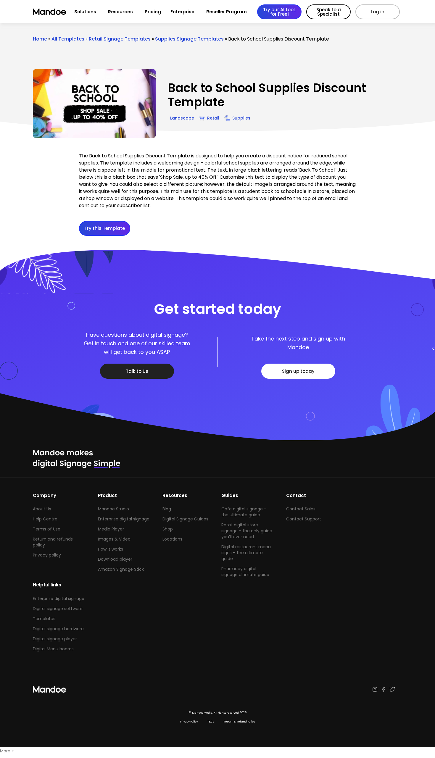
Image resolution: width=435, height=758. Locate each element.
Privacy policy (47, 555)
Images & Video (114, 539)
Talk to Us (137, 371)
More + (7, 751)
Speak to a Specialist (328, 12)
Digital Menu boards (53, 649)
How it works (110, 549)
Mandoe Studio (113, 509)
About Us (42, 509)
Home (40, 39)
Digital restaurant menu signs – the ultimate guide (246, 553)
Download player (115, 559)
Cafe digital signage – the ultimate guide (244, 512)
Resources (120, 12)
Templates (44, 619)
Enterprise (182, 12)
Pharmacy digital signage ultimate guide (245, 572)
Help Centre (45, 519)
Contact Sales (300, 509)
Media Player (111, 529)
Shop (167, 529)
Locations (172, 539)
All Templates (67, 39)
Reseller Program (226, 12)
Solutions (85, 12)
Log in (377, 12)
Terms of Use (46, 529)
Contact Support (303, 519)
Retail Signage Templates (120, 39)
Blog (166, 509)
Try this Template (104, 228)
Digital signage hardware (58, 629)
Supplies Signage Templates (189, 39)
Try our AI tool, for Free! (279, 12)
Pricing (153, 12)
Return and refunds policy (53, 542)
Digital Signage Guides (185, 519)
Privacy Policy (189, 721)
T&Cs (210, 721)
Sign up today (298, 371)
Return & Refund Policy (239, 721)
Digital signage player (55, 639)
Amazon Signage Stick (121, 569)
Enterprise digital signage (123, 519)
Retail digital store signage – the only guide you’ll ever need (246, 531)
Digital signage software (58, 609)
